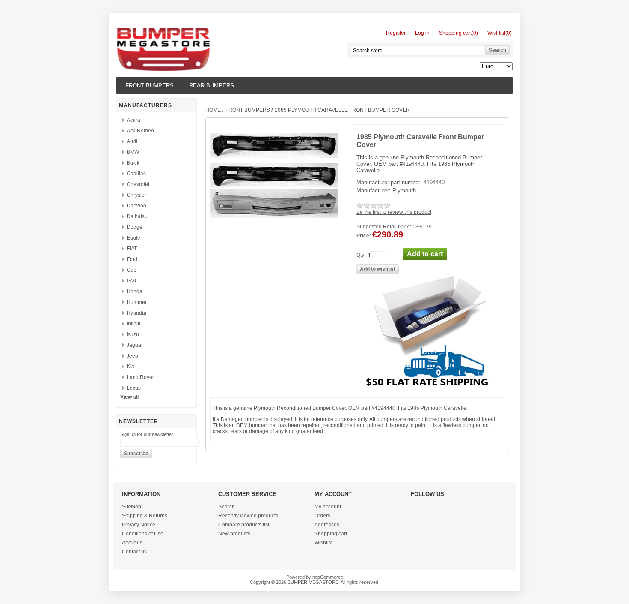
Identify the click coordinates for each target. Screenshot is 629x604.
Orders (322, 516)
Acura (133, 120)
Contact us (134, 552)
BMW (133, 152)
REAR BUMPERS (211, 85)
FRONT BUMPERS (149, 85)
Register (396, 33)
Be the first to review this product (393, 212)
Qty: (360, 255)
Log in (422, 33)
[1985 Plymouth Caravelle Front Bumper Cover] (274, 186)
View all (129, 397)
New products (234, 534)
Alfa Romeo (140, 131)
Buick (133, 163)
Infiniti (133, 324)
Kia (130, 367)
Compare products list (243, 525)
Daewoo (136, 206)
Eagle (133, 238)
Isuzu (133, 334)
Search (226, 507)
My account (327, 507)
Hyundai (136, 313)
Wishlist (323, 543)
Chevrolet (138, 184)
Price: (363, 236)
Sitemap (131, 507)
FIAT (132, 249)
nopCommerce (327, 577)
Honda (134, 291)
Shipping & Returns (144, 516)
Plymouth (404, 190)
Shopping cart (330, 534)
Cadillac (136, 174)
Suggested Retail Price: (383, 227)
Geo (131, 270)
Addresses (326, 525)
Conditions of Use (142, 534)
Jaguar (135, 345)
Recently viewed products (248, 516)
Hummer (137, 302)
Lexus (134, 388)
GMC (133, 281)
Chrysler (136, 195)
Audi (132, 141)
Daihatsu (137, 216)
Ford (132, 259)
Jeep (132, 356)
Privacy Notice (138, 525)
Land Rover (140, 377)
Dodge (134, 227)
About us (132, 543)
